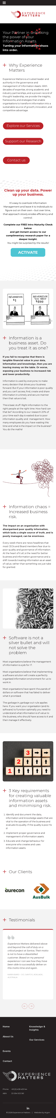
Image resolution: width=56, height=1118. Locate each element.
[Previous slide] (24, 1006)
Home (6, 1026)
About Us (8, 1036)
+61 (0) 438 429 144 (19, 1089)
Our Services (36, 1040)
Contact (7, 1061)
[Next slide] (31, 1006)
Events (7, 1051)
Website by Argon (42, 1112)
